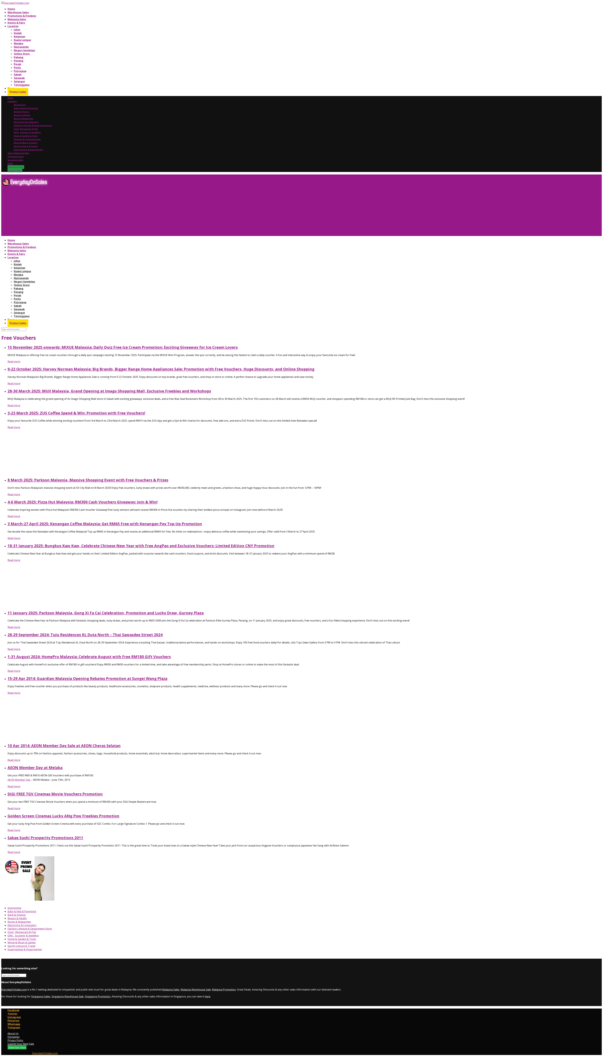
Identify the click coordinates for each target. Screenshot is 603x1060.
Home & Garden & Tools (26, 136)
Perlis (17, 67)
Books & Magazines (23, 118)
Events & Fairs (16, 22)
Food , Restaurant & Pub (26, 129)
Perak (17, 64)
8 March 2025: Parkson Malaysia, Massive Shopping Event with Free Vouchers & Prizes (88, 479)
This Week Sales (16, 156)
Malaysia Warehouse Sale (196, 989)
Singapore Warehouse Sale (68, 996)
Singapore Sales (40, 996)
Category (12, 101)
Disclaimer (14, 1037)
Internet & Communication (27, 139)
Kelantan (19, 36)
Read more (14, 361)
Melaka (18, 43)
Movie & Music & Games (26, 143)
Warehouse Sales (18, 12)
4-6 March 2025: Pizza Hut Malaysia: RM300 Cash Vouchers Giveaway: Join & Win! (83, 501)
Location (13, 26)
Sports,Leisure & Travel (25, 146)
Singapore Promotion (97, 996)
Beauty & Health (22, 115)
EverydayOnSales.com (14, 989)
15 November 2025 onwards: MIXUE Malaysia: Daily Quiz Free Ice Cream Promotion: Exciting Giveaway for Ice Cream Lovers (123, 347)
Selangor (19, 81)
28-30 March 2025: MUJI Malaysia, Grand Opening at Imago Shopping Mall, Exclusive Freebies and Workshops (109, 390)
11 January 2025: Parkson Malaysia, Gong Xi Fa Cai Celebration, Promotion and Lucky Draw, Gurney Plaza (106, 612)
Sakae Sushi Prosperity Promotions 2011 (45, 837)
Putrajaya (20, 71)
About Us (13, 1033)
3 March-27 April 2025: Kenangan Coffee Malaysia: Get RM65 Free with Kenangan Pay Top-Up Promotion (105, 523)
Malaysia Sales (17, 19)
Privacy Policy (15, 1040)
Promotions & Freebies (22, 16)
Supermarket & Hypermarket (28, 149)
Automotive (20, 105)
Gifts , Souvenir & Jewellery (27, 132)
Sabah (18, 74)
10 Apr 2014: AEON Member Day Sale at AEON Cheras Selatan (64, 745)
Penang (18, 60)
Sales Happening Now (18, 153)
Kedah (18, 33)
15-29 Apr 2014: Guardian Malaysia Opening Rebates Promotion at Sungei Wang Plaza (87, 678)
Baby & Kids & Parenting (26, 108)
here (207, 996)
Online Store (22, 54)
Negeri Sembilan (24, 50)
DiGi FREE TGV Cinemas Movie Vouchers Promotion (55, 793)
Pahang (18, 57)
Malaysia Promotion (224, 989)
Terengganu (22, 85)
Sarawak (19, 78)
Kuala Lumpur (22, 40)
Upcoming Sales (15, 160)
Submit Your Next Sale (21, 1044)
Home (11, 9)
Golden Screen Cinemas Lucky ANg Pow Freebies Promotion (63, 815)
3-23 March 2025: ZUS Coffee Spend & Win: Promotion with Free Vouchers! (76, 412)
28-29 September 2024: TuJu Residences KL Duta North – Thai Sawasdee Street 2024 (85, 634)
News (10, 163)
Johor (17, 29)
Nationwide (21, 47)
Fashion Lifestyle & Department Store (33, 125)
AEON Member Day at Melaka (35, 767)
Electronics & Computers (26, 122)
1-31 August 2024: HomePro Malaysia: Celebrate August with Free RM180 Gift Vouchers (89, 656)
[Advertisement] (95, 212)
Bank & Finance (21, 111)
